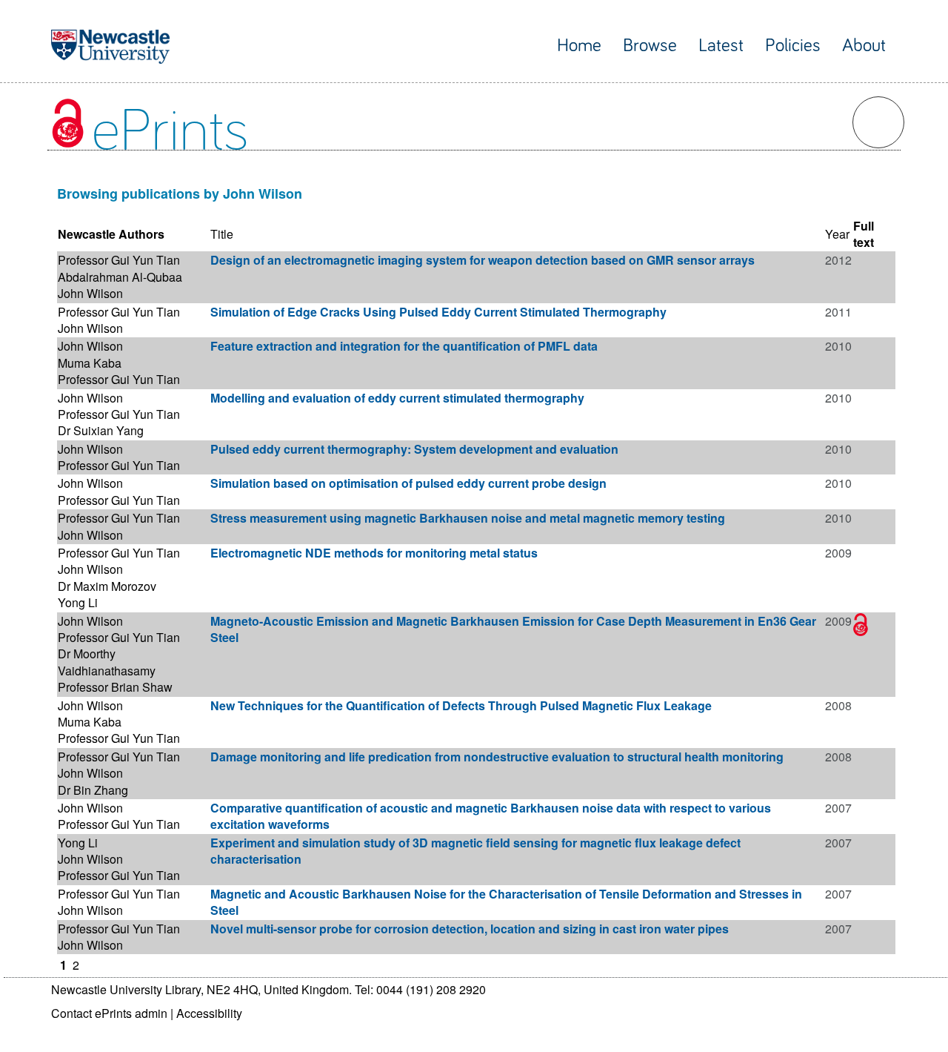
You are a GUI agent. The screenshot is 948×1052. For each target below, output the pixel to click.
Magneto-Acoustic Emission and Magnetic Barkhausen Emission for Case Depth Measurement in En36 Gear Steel (513, 629)
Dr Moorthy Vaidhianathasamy (107, 661)
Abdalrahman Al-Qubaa (120, 276)
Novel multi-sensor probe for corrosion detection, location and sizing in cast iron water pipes (469, 928)
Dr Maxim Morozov (107, 586)
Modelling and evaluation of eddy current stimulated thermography (397, 397)
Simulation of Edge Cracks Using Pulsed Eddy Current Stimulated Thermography (438, 311)
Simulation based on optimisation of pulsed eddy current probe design (408, 483)
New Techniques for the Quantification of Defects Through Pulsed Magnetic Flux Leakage (461, 705)
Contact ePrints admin (109, 1013)
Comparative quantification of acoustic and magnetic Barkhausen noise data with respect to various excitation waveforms (490, 816)
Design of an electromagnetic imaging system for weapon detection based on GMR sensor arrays (482, 259)
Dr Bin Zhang (93, 789)
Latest (721, 45)
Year (837, 233)
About (864, 45)
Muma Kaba (89, 362)
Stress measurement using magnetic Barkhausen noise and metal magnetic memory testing (467, 517)
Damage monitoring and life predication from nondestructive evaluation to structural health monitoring (497, 756)
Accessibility (209, 1013)
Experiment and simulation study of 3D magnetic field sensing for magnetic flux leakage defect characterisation (475, 850)
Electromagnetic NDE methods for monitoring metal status (374, 552)
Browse (650, 45)
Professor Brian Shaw (115, 686)
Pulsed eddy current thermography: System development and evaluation (414, 448)
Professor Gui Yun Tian (119, 259)
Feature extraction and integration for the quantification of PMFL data (404, 345)
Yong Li (78, 602)
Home (579, 45)
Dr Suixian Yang (101, 430)
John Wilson (90, 293)
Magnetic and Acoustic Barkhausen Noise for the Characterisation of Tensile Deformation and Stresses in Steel (506, 902)
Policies (793, 45)
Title (221, 233)
